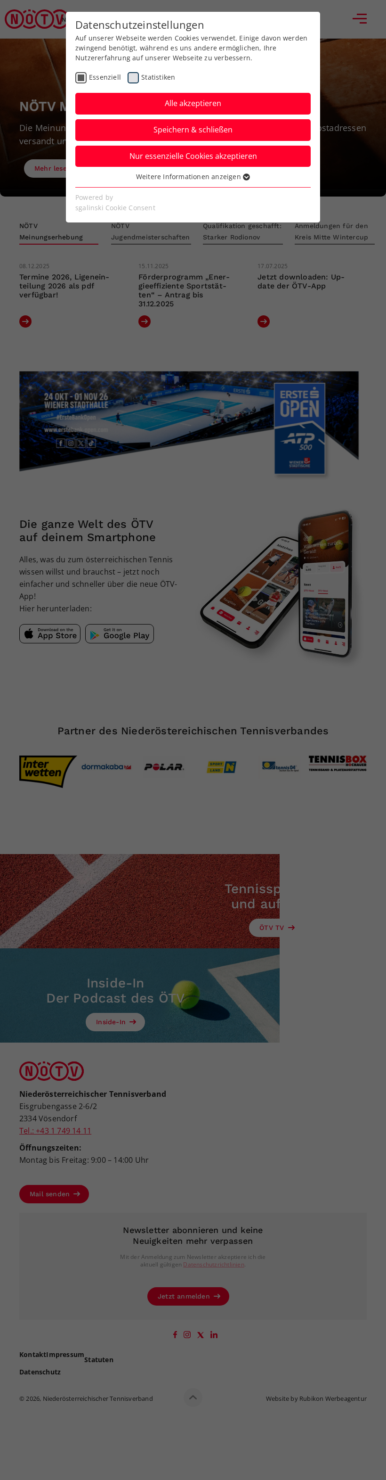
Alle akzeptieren (193, 103)
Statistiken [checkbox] (158, 77)
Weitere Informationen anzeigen (189, 176)
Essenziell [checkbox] (105, 77)
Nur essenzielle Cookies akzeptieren (193, 156)
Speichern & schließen (193, 129)
